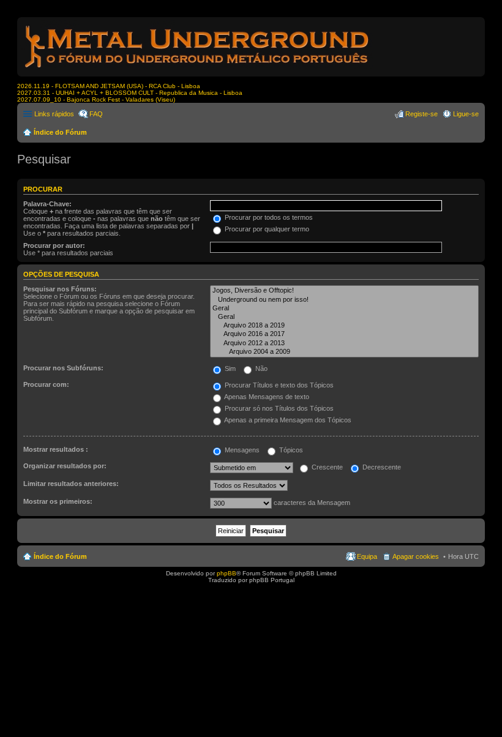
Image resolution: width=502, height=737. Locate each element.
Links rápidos (54, 114)
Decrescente (381, 467)
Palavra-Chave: (47, 204)
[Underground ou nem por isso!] (344, 300)
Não (260, 368)
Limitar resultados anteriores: (71, 483)
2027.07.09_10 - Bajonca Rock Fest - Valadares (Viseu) (96, 99)
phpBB (226, 573)
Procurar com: (46, 384)
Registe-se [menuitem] (421, 114)
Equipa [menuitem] (367, 556)
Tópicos (290, 450)
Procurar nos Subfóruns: (63, 368)
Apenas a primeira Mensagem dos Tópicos (287, 420)
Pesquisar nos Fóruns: (60, 289)
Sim (229, 368)
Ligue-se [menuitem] (466, 114)
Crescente (326, 467)
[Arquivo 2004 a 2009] (344, 352)
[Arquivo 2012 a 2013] (344, 343)
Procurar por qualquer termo (266, 229)
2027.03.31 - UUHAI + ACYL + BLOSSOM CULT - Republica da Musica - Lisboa (129, 92)
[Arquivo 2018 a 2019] (344, 325)
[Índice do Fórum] (197, 70)
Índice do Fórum (60, 132)
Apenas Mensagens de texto (266, 396)
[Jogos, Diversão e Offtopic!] (344, 290)
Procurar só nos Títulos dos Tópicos (278, 408)
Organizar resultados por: (65, 466)
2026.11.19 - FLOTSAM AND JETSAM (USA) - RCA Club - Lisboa (108, 86)
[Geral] (344, 308)
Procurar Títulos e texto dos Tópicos (278, 385)
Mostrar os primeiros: (57, 501)
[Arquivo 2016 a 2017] (344, 334)
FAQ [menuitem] (96, 114)
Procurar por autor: (54, 245)
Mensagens (241, 450)
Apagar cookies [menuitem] (415, 556)
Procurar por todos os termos (268, 217)
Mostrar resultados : (55, 449)
